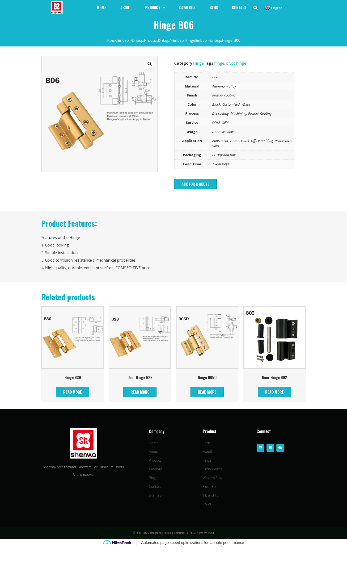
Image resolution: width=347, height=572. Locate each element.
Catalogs (187, 7)
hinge (219, 63)
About (125, 7)
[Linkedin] (260, 448)
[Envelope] (270, 448)
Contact (239, 7)
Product (152, 7)
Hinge (198, 63)
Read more (72, 392)
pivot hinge (236, 63)
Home (101, 7)
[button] (195, 184)
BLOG (214, 7)
